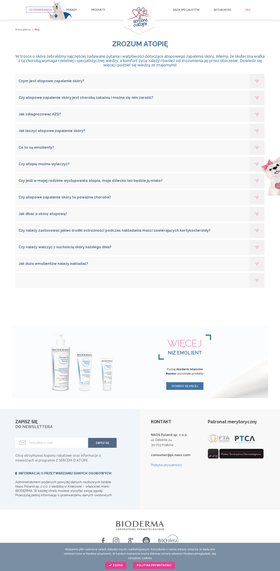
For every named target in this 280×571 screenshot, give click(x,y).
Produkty (98, 9)
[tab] (140, 81)
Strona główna (22, 29)
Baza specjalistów (186, 9)
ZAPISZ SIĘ (102, 442)
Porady (71, 9)
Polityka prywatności (166, 465)
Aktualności (222, 9)
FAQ (247, 9)
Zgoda (117, 565)
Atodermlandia (40, 9)
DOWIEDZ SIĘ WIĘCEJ (185, 386)
